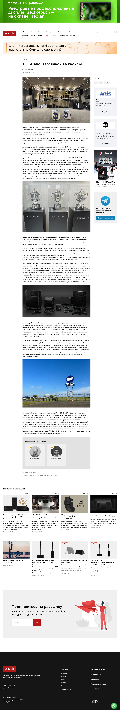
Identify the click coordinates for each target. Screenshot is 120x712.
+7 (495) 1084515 (9, 685)
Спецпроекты (63, 35)
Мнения (33, 35)
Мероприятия (50, 32)
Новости (25, 35)
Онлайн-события (37, 32)
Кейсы (40, 35)
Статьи (47, 35)
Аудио (106, 82)
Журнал (25, 32)
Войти (97, 689)
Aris (96, 82)
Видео (54, 35)
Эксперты (61, 32)
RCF (101, 82)
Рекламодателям (96, 32)
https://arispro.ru (33, 472)
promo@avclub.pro (9, 688)
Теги (73, 35)
